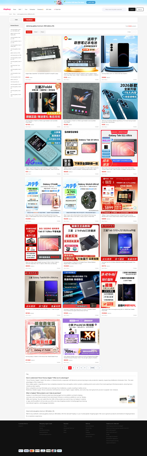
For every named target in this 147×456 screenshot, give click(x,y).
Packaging (88, 432)
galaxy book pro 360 (15, 52)
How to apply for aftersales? (111, 436)
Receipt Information (90, 426)
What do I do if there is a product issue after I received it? (117, 428)
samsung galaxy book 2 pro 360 (16, 42)
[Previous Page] (66, 368)
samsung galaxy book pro (15, 49)
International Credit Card (69, 428)
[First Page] (62, 368)
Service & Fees (42, 426)
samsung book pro (15, 81)
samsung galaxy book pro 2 (15, 74)
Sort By (29, 32)
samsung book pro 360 (16, 55)
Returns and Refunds (43, 432)
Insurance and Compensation (112, 438)
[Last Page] (100, 368)
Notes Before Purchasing (44, 430)
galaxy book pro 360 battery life (15, 34)
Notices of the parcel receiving (112, 440)
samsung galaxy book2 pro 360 (16, 58)
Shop (14, 14)
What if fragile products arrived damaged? (114, 426)
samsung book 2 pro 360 (15, 66)
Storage (107, 434)
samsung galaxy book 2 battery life (16, 45)
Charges (87, 430)
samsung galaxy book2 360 (16, 95)
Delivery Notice (89, 436)
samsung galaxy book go (15, 91)
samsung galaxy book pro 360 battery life (15, 30)
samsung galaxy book (15, 77)
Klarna (65, 432)
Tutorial (41, 428)
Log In (132, 9)
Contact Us (20, 426)
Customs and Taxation (90, 434)
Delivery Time (88, 428)
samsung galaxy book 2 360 (16, 70)
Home (10, 14)
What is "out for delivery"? (111, 432)
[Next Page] (96, 368)
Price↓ (42, 32)
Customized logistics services (45, 434)
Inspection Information (111, 442)
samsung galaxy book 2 (16, 84)
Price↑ (36, 32)
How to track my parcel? (111, 430)
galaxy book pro (14, 79)
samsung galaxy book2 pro (16, 87)
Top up (65, 426)
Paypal (65, 430)
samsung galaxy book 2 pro (16, 62)
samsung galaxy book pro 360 (15, 38)
